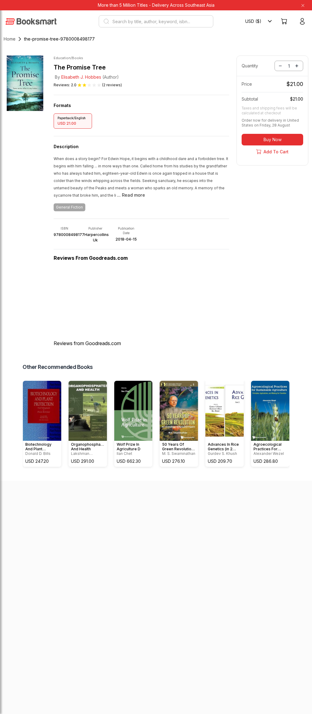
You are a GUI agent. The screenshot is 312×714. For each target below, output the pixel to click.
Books (77, 58)
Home (10, 38)
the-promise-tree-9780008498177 (59, 38)
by (78, 77)
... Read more (131, 195)
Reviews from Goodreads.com (87, 343)
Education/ (63, 58)
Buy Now (273, 139)
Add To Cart (276, 151)
